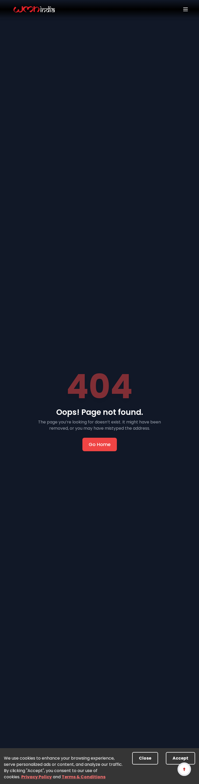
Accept (180, 758)
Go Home (100, 444)
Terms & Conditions (83, 777)
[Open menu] (185, 9)
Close (145, 758)
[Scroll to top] (184, 769)
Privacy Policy (36, 777)
